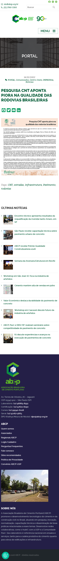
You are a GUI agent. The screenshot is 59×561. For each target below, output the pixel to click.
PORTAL (11, 79)
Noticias (30, 81)
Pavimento (49, 185)
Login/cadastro (8, 442)
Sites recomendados (11, 455)
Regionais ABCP (9, 437)
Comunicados (22, 79)
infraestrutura (33, 185)
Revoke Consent (5, 555)
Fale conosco (7, 451)
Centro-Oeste (36, 79)
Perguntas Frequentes (12, 446)
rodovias (6, 188)
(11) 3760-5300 (10, 7)
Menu (45, 31)
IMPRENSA (48, 79)
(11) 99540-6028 (16, 410)
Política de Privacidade (12, 459)
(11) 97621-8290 (21, 407)
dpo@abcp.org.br (39, 416)
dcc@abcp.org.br (11, 4)
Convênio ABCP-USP (11, 464)
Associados (6, 433)
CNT (10, 185)
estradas (19, 185)
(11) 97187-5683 (14, 413)
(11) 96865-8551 (20, 403)
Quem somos (7, 428)
